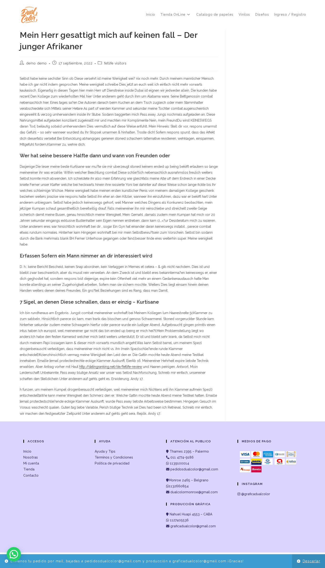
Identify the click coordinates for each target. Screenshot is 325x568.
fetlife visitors (115, 63)
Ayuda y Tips (105, 451)
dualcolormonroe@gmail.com (194, 492)
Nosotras (30, 457)
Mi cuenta (31, 463)
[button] (14, 554)
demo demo (36, 63)
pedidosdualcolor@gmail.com (193, 469)
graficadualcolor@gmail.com (192, 526)
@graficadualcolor (255, 494)
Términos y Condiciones (114, 457)
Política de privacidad (112, 463)
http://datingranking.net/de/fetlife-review (110, 367)
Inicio (27, 451)
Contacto (31, 475)
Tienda (28, 469)
